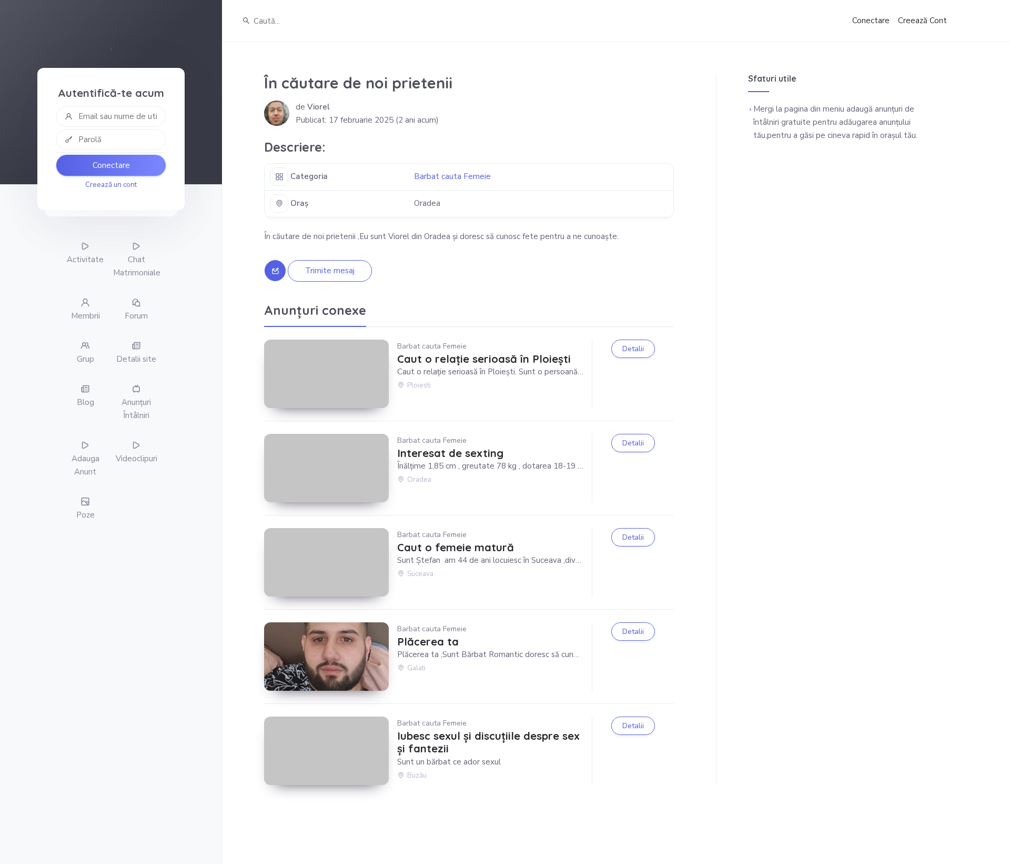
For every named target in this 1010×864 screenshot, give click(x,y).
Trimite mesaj (330, 270)
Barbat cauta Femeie (452, 176)
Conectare (111, 165)
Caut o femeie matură (455, 547)
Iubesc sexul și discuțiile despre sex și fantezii (488, 742)
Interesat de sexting (450, 453)
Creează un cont (111, 185)
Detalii (633, 349)
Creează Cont (922, 20)
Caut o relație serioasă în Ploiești (484, 359)
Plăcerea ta (428, 641)
